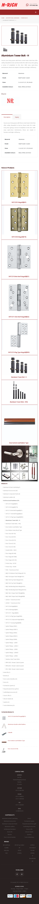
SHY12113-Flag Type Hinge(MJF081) (14, 517)
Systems (29, 834)
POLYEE (32, 850)
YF (32, 855)
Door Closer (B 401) (11, 537)
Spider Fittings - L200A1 (12, 642)
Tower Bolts (24, 18)
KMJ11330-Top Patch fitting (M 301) (14, 580)
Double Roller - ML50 (11, 550)
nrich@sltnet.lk (19, 811)
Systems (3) (6, 702)
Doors (29, 818)
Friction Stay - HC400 (11, 566)
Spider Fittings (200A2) (11, 632)
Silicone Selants (29, 832)
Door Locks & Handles (10, 837)
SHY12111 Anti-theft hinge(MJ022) (14, 513)
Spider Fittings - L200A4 (12, 656)
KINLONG (6, 850)
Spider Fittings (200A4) (11, 639)
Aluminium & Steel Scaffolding (9, 818)
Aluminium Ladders (10, 826)
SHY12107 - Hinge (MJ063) (12, 613)
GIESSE (19, 850)
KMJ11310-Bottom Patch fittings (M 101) (16, 573)
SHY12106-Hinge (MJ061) (12, 609)
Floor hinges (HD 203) (11, 560)
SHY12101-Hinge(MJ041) (12, 503)
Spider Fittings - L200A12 (12, 646)
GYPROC (32, 845)
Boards (10, 834)
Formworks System (29, 821)
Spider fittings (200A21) (12, 636)
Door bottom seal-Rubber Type (14, 527)
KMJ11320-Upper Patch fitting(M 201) (15, 576)
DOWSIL (19, 853)
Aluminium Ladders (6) (9, 497)
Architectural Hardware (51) (11, 500)
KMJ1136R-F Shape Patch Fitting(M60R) (15, 596)
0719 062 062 (34, 5)
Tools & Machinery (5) (9, 705)
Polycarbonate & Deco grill (29, 823)
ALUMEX (7, 847)
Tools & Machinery (29, 837)
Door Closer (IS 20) (10, 543)
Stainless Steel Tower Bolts (13, 659)
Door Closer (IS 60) (10, 546)
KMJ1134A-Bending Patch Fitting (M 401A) (16, 589)
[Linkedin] (22, 874)
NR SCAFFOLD (6, 845)
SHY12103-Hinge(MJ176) (12, 507)
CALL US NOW (33, 4)
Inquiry (17, 117)
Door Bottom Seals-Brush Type (14, 530)
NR (32, 861)
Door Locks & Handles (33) (10, 679)
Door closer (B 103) (11, 533)
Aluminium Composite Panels (9, 823)
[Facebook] (17, 874)
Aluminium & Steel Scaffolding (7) (11, 487)
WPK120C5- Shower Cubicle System (15, 662)
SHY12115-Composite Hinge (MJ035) (15, 619)
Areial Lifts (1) (6, 672)
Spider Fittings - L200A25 (12, 652)
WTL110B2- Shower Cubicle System (15, 669)
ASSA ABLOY (32, 847)
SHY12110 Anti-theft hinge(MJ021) (14, 510)
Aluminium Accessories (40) (10, 490)
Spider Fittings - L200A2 (12, 649)
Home (2, 18)
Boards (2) (6, 675)
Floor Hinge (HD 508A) (11, 556)
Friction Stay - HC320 (11, 563)
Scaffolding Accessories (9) (10, 692)
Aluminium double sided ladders (17, 724)
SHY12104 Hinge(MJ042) (12, 606)
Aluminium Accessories (10, 821)
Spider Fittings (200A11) (12, 629)
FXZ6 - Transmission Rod (12, 570)
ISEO (6, 853)
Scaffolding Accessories (29, 826)
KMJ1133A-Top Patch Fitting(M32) (14, 583)
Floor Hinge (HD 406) (11, 553)
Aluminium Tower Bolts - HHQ (13, 523)
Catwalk (10, 732)
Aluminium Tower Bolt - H (13, 520)
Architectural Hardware (12, 18)
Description (7, 117)
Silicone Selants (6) (8, 698)
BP (19, 847)
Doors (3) (5, 682)
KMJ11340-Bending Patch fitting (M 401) (15, 586)
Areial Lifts (9, 832)
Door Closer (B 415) (11, 540)
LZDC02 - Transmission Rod (13, 599)
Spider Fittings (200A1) (11, 626)
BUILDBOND (32, 858)
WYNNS (32, 853)
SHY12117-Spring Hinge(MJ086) (13, 623)
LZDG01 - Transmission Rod (13, 603)
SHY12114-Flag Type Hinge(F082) (14, 616)
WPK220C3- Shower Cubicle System (15, 665)
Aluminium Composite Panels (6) (11, 494)
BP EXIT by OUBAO (19, 845)
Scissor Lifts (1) (7, 695)
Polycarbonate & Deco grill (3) (11, 689)
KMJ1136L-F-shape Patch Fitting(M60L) (15, 593)
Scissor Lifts (29, 829)
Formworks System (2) (9, 685)
